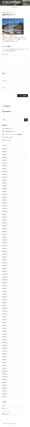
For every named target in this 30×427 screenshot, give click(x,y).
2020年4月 (4, 359)
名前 (4, 73)
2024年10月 (5, 211)
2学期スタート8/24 (6, 140)
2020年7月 (4, 356)
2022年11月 (4, 277)
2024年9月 (4, 214)
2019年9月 (4, 379)
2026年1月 (4, 168)
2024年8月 (4, 217)
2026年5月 (4, 157)
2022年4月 (4, 297)
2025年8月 (4, 183)
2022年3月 (4, 299)
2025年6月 (4, 188)
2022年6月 (4, 291)
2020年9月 (4, 351)
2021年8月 (4, 319)
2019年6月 (4, 388)
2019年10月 (5, 376)
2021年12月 (5, 308)
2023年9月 (4, 248)
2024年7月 (4, 220)
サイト (3, 87)
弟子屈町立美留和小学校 (11, 2)
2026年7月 (4, 151)
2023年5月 (4, 260)
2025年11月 (4, 174)
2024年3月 (4, 231)
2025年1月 (4, 202)
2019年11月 (4, 373)
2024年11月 (4, 208)
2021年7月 (4, 322)
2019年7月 (4, 385)
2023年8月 (4, 251)
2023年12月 (5, 240)
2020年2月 (4, 365)
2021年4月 (4, 331)
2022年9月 (4, 282)
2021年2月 (4, 336)
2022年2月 (4, 302)
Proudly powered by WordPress (9, 423)
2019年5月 (4, 391)
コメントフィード (6, 411)
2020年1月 (4, 368)
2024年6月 (4, 222)
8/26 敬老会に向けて (7, 128)
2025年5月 (4, 191)
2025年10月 (5, 177)
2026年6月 (4, 154)
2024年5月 (4, 225)
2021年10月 (5, 314)
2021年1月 (4, 339)
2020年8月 (4, 354)
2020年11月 (4, 345)
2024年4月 (4, 228)
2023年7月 (4, 254)
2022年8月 (4, 285)
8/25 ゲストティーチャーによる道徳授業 (12, 134)
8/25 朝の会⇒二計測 (7, 137)
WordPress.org (5, 414)
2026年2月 (4, 165)
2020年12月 (5, 342)
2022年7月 (4, 288)
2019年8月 (4, 382)
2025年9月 (4, 180)
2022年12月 (5, 274)
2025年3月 (4, 197)
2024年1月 (4, 237)
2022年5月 (4, 294)
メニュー (16, 7)
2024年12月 (5, 205)
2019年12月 (5, 371)
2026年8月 (4, 148)
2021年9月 (4, 317)
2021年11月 (4, 311)
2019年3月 (4, 396)
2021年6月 (4, 325)
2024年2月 (4, 234)
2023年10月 (5, 245)
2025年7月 (4, 185)
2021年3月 (4, 334)
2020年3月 (4, 362)
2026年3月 (4, 163)
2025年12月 (5, 171)
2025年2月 (4, 200)
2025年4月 (4, 194)
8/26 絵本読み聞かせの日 (8, 131)
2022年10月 (5, 279)
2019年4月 (4, 393)
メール (4, 80)
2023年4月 (4, 262)
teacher (12, 12)
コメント (5, 54)
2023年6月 (4, 257)
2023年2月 (4, 268)
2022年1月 (4, 305)
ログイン (4, 405)
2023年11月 (4, 242)
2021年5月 (4, 328)
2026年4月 (4, 160)
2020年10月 (5, 348)
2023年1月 (4, 271)
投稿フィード (5, 408)
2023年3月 (4, 265)
